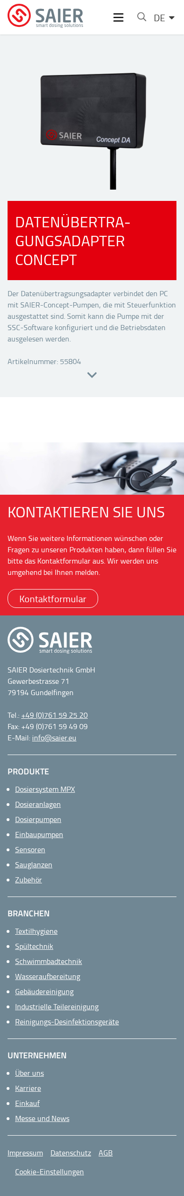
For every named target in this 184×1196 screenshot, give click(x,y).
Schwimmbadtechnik (48, 961)
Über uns (29, 1073)
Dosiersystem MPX (45, 789)
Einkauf (27, 1103)
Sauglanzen (33, 864)
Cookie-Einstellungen (49, 1171)
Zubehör (28, 879)
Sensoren (30, 849)
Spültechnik (34, 946)
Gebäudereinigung (44, 991)
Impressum (25, 1152)
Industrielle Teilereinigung (57, 1006)
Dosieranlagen (38, 804)
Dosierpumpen (38, 819)
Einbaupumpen (39, 834)
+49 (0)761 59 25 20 (54, 715)
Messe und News (42, 1118)
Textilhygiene (36, 931)
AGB (106, 1152)
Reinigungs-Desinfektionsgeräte (67, 1021)
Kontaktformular (52, 598)
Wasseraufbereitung (47, 976)
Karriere (28, 1088)
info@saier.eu (54, 737)
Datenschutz (70, 1152)
